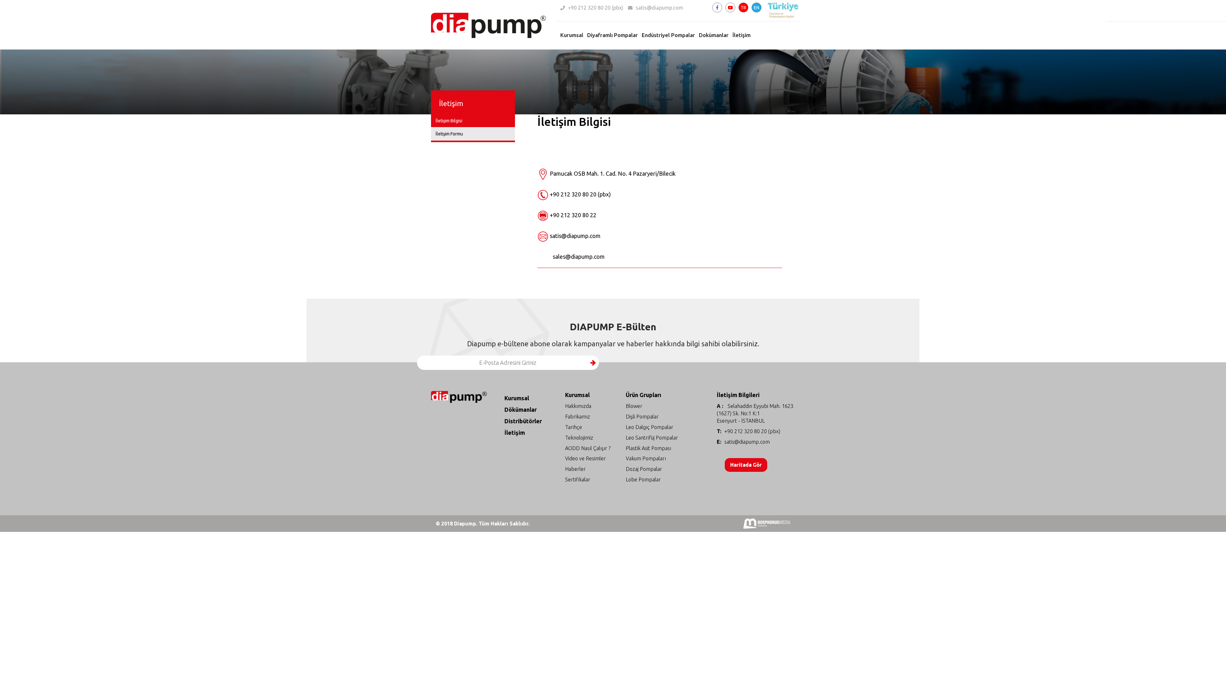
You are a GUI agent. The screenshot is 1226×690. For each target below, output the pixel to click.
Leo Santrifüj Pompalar (652, 438)
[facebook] (717, 7)
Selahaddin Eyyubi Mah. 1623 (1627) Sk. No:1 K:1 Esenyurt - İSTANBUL (755, 413)
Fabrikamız (577, 416)
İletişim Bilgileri (738, 395)
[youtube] (730, 7)
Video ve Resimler (585, 458)
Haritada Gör (746, 465)
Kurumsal (571, 35)
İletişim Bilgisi (448, 120)
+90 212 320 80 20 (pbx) (595, 8)
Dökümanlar (520, 409)
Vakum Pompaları (646, 458)
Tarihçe (573, 427)
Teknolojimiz (579, 438)
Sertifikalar (577, 479)
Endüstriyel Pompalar (668, 35)
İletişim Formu (449, 133)
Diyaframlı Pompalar (612, 35)
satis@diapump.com (659, 8)
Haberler (575, 469)
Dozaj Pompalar (644, 469)
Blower (634, 406)
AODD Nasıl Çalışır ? (587, 448)
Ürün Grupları (643, 395)
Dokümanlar (714, 35)
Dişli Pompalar (642, 416)
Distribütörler (523, 421)
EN (756, 7)
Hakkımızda (578, 406)
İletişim (741, 35)
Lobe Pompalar (643, 479)
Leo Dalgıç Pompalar (649, 427)
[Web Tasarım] (766, 523)
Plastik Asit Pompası (648, 448)
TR (743, 7)
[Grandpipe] (488, 16)
